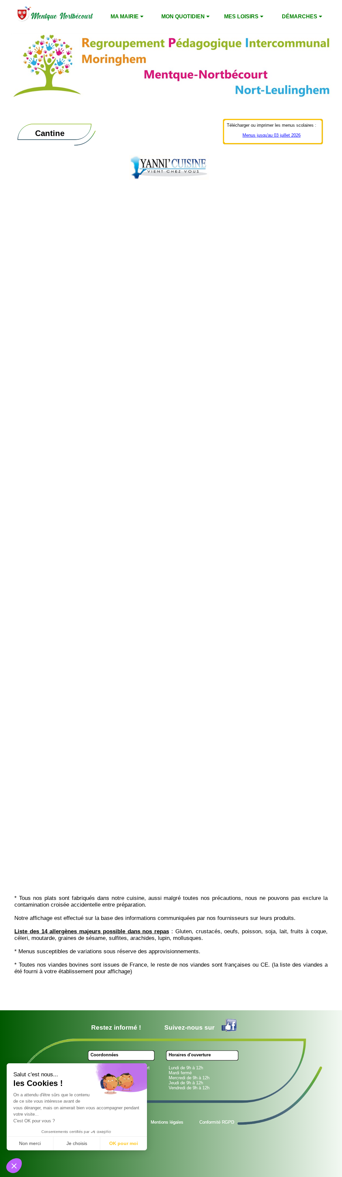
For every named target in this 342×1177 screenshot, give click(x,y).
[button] (14, 1166)
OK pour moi (123, 1143)
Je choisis (76, 1143)
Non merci (30, 1143)
